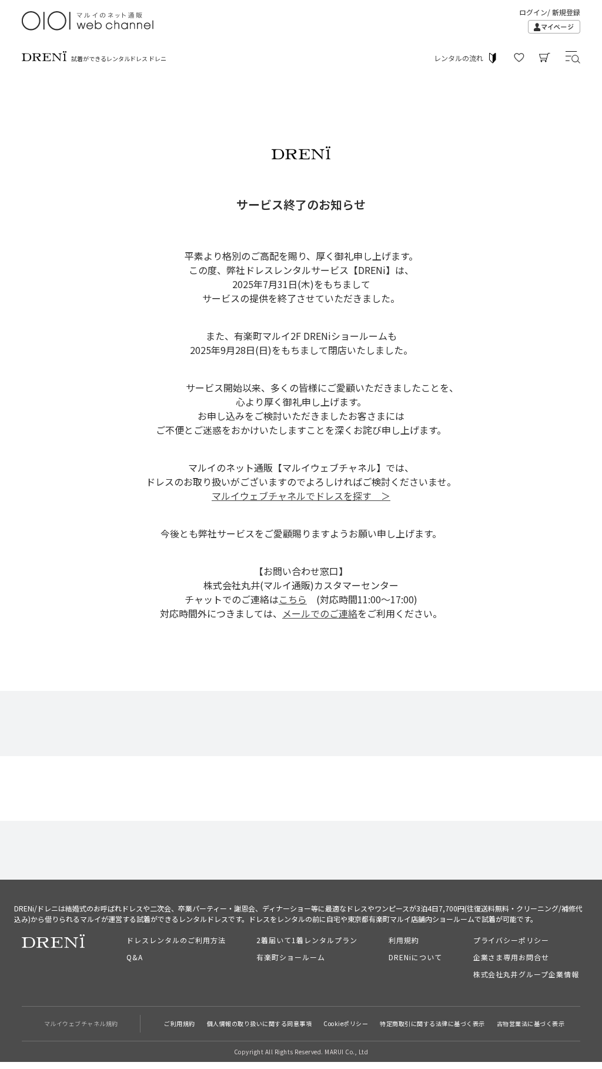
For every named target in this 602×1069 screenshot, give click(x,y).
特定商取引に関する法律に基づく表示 (432, 1023)
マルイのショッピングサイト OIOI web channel (88, 21)
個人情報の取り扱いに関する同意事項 (259, 1023)
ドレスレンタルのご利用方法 (175, 940)
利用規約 (404, 940)
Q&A (134, 957)
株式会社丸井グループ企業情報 (526, 974)
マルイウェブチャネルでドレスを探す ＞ (301, 496)
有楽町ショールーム (290, 957)
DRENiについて (415, 957)
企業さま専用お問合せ (511, 957)
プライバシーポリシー (511, 940)
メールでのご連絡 (319, 613)
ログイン (533, 12)
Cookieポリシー (345, 1023)
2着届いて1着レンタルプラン (306, 940)
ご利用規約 (179, 1023)
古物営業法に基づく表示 (531, 1023)
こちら (293, 599)
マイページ (554, 27)
